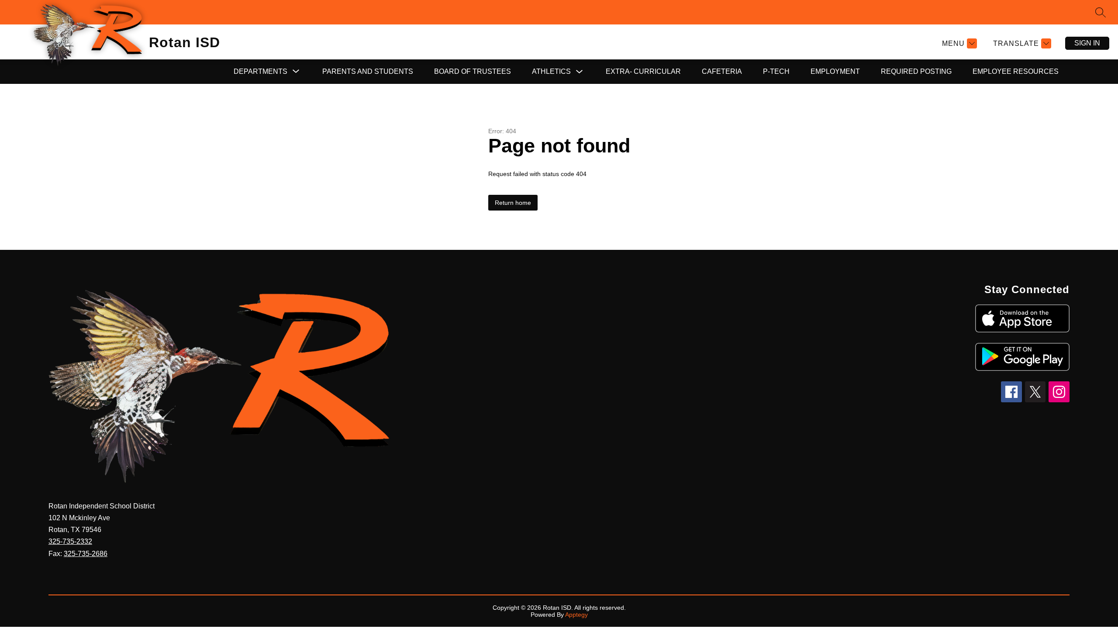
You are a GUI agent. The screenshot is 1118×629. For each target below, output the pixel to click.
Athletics (551, 71)
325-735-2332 (70, 541)
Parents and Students (367, 71)
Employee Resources (1016, 71)
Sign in (1087, 43)
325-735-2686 (85, 553)
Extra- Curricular (643, 71)
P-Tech (776, 71)
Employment (835, 71)
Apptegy (576, 614)
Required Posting (916, 71)
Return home (513, 202)
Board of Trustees (472, 71)
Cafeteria (722, 71)
